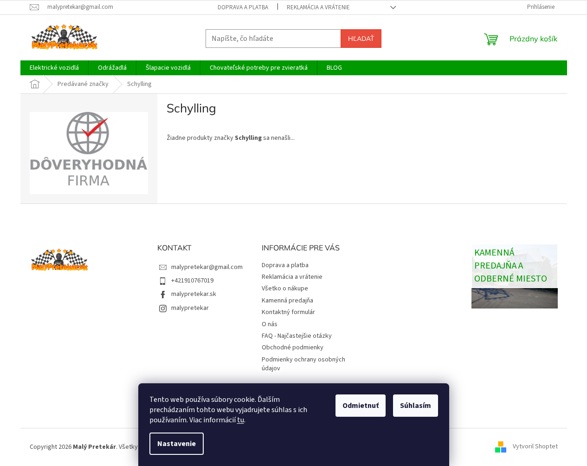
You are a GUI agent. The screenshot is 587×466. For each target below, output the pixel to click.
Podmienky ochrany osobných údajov (303, 364)
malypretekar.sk (193, 294)
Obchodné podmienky (292, 347)
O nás (269, 324)
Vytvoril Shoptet (535, 447)
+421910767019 (192, 280)
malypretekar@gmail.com (207, 267)
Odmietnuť (360, 405)
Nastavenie (176, 444)
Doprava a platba (243, 7)
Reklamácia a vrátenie (318, 7)
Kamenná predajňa (287, 300)
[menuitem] (54, 67)
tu (240, 420)
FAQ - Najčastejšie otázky (297, 336)
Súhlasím (415, 405)
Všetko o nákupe (285, 288)
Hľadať (361, 38)
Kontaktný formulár (288, 312)
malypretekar (190, 308)
